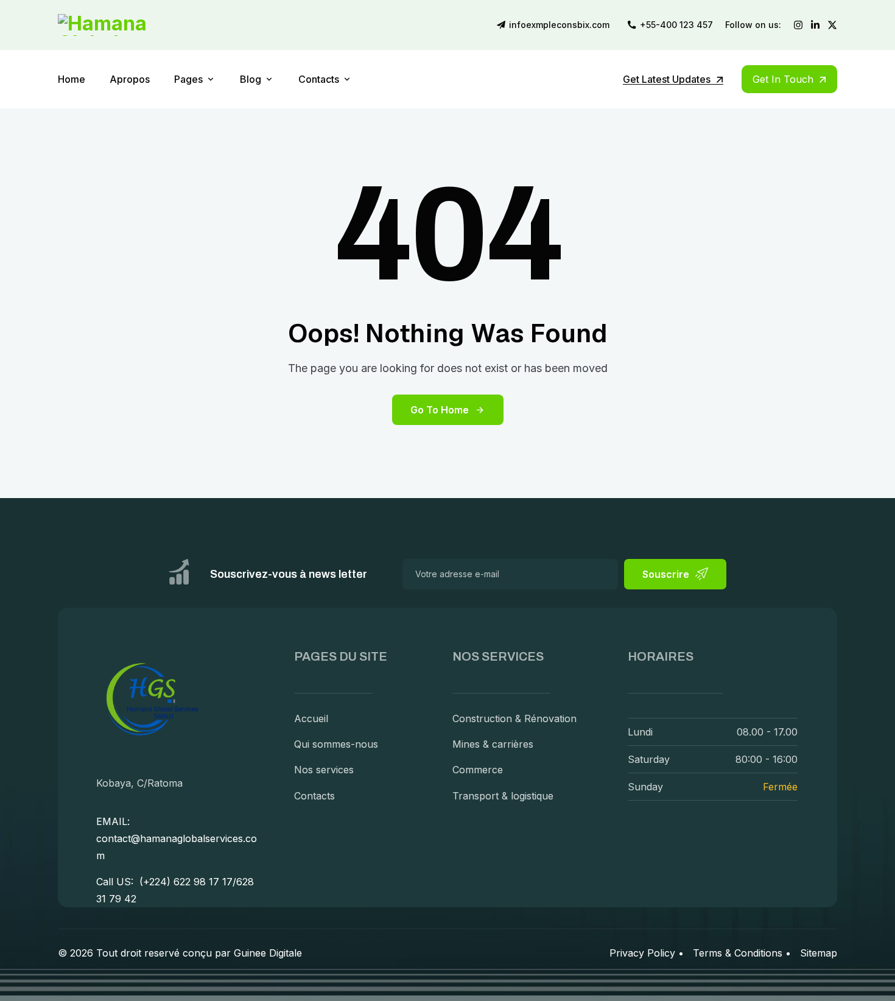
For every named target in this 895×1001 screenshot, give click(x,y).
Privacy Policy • (646, 953)
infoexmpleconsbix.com (559, 25)
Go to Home (439, 410)
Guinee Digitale (268, 953)
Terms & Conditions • (742, 953)
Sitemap (818, 953)
